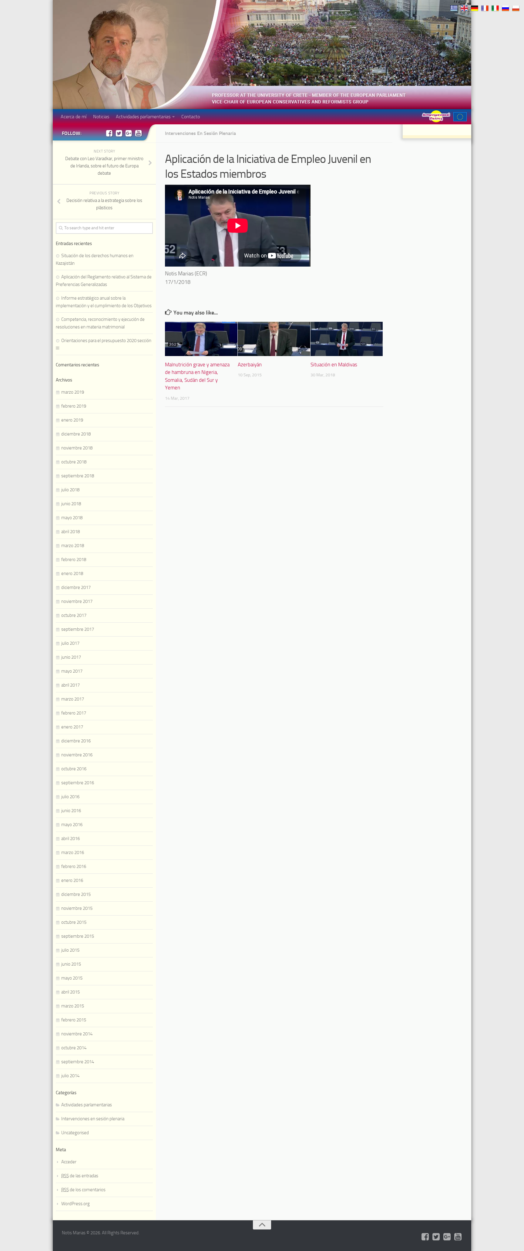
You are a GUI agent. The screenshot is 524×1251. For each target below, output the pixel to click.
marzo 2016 (72, 852)
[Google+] (128, 133)
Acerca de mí (73, 116)
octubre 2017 (73, 615)
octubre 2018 (73, 462)
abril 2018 (70, 531)
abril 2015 (70, 992)
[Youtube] (138, 133)
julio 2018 (70, 490)
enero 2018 (72, 573)
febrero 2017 (73, 713)
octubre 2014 (73, 1048)
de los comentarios (83, 1189)
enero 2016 (72, 880)
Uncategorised (75, 1132)
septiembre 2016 (77, 782)
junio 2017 (71, 657)
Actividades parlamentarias (143, 116)
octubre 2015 (73, 922)
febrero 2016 (73, 866)
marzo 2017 (72, 699)
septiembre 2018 (77, 476)
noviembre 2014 (76, 1034)
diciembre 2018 (76, 434)
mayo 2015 (71, 978)
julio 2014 (70, 1075)
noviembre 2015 (76, 908)
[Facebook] (109, 133)
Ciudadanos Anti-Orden (436, 116)
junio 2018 (71, 503)
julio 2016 (70, 796)
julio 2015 (70, 950)
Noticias (101, 116)
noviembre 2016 (76, 755)
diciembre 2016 (76, 741)
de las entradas (79, 1176)
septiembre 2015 (77, 936)
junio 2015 (71, 964)
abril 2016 (70, 838)
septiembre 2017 (77, 629)
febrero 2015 (73, 1020)
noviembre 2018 (76, 448)
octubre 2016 (73, 769)
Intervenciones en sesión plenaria (200, 133)
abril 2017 (70, 685)
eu (460, 116)
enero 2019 (72, 420)
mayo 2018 (71, 517)
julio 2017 (70, 643)
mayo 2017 (71, 671)
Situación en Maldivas (334, 365)
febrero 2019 (73, 406)
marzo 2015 (72, 1006)
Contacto (190, 116)
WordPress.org (75, 1203)
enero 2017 (72, 727)
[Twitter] (119, 133)
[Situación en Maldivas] (347, 339)
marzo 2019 (72, 392)
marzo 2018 (72, 545)
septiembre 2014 (77, 1061)
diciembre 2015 (76, 894)
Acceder (68, 1162)
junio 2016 (71, 810)
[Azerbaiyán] (274, 339)
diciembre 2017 (76, 587)
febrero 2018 (73, 559)
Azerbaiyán (250, 365)
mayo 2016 (71, 824)
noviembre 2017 (76, 601)
